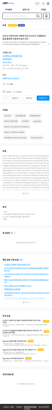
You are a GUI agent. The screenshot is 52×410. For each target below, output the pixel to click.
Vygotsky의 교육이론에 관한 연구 (13, 358)
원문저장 (29, 98)
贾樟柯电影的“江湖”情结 (12, 289)
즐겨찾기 (5, 99)
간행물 (43, 9)
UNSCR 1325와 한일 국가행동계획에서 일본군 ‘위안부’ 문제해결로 (24, 298)
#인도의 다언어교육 (10, 121)
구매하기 (42, 98)
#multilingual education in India (15, 137)
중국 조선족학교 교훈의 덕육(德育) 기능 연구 (17, 286)
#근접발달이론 (20, 115)
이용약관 (19, 407)
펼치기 (25, 193)
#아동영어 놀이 (35, 115)
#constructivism (37, 137)
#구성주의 (25, 121)
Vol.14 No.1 (7, 62)
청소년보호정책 (43, 407)
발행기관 (26, 9)
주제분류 (8, 9)
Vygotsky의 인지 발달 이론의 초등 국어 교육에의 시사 (19, 350)
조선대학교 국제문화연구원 (12, 56)
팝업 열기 (15, 232)
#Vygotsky (37, 121)
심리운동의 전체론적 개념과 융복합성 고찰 (17, 264)
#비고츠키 (7, 115)
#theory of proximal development (16, 126)
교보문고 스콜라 (8, 407)
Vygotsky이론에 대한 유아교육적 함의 (15, 341)
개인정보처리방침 (30, 407)
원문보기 (15, 98)
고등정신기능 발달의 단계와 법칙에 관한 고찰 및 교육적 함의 (22, 321)
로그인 (37, 3)
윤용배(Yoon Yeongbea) (11, 78)
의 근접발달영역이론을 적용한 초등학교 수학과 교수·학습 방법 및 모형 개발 (22, 332)
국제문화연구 (7, 59)
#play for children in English (14, 132)
